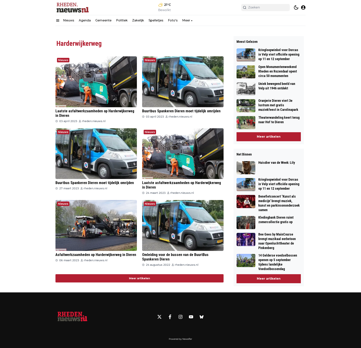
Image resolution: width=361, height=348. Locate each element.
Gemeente (103, 20)
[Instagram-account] (180, 317)
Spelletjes (156, 20)
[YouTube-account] (191, 317)
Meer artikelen (139, 278)
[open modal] (303, 7)
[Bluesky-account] (201, 317)
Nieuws (68, 20)
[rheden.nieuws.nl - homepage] (72, 7)
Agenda (85, 20)
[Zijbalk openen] (57, 20)
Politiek (122, 20)
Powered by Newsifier (180, 338)
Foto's (173, 20)
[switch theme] (296, 7)
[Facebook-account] (170, 317)
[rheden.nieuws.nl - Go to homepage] (72, 317)
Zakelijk (138, 20)
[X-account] (159, 317)
